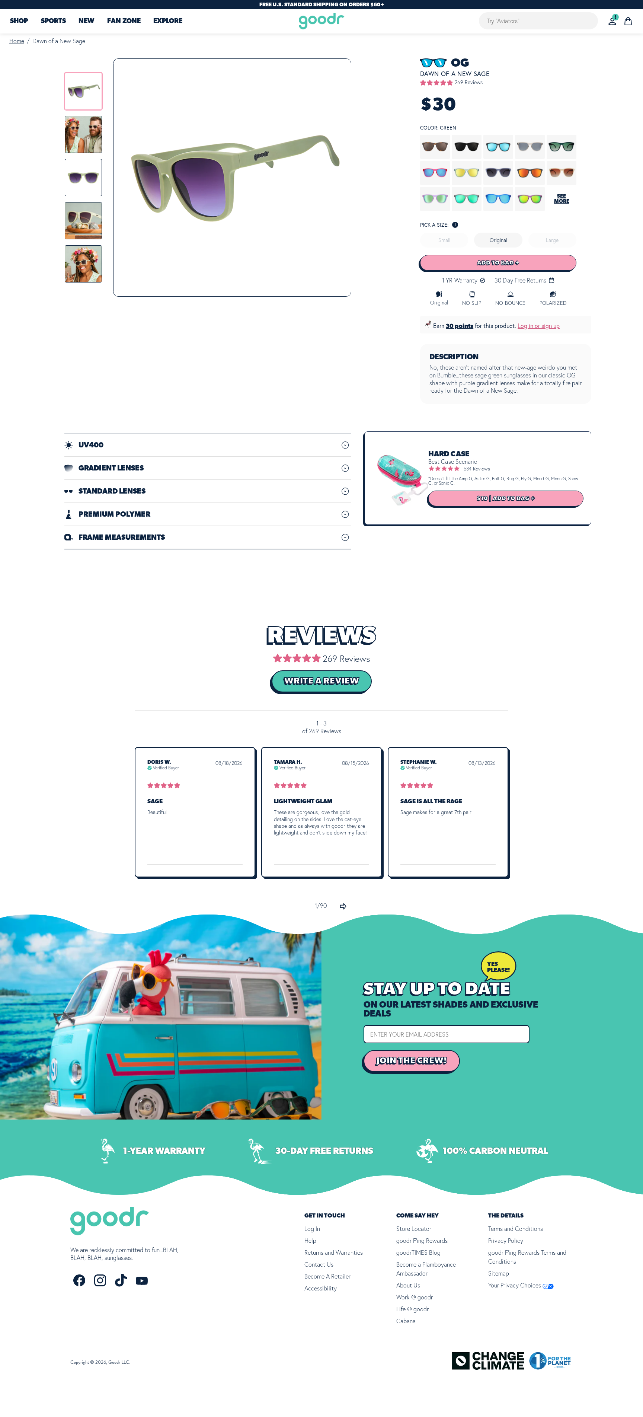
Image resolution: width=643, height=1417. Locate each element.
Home (16, 41)
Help (310, 1240)
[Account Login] (612, 21)
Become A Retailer (327, 1276)
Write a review (321, 681)
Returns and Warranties (333, 1252)
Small (444, 240)
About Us (408, 1285)
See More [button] (561, 199)
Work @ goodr (414, 1297)
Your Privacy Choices (515, 1285)
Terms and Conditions (515, 1228)
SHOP (19, 21)
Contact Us (318, 1264)
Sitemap (498, 1273)
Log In (312, 1228)
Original (498, 240)
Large (552, 240)
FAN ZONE (124, 21)
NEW (86, 21)
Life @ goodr (412, 1309)
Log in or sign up (539, 325)
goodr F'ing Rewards (422, 1240)
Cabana (406, 1321)
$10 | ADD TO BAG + (506, 498)
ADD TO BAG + (498, 263)
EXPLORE (167, 21)
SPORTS (53, 21)
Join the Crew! (412, 1060)
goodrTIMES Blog (418, 1252)
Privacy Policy (505, 1240)
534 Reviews (477, 469)
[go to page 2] (343, 906)
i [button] (455, 224)
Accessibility (320, 1288)
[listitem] (83, 91)
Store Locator (413, 1228)
